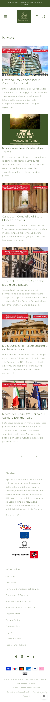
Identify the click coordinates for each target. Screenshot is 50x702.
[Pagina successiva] (36, 456)
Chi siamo (11, 576)
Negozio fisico (13, 613)
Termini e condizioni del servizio (26, 688)
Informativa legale (39, 692)
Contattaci (11, 582)
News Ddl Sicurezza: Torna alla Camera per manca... (24, 415)
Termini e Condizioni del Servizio (23, 589)
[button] (5, 16)
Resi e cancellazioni (16, 645)
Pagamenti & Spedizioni (18, 595)
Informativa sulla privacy (26, 683)
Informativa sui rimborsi (18, 601)
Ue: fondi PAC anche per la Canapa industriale (21, 81)
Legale (9, 632)
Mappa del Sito (13, 638)
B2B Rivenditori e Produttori (21, 607)
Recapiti (26, 696)
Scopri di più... (13, 515)
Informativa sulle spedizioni (17, 692)
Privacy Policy (13, 620)
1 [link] (13, 456)
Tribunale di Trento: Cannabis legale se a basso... (23, 282)
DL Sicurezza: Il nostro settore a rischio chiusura (25, 347)
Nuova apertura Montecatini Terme (22, 150)
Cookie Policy (13, 626)
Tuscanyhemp (17, 679)
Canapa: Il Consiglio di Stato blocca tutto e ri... (22, 218)
